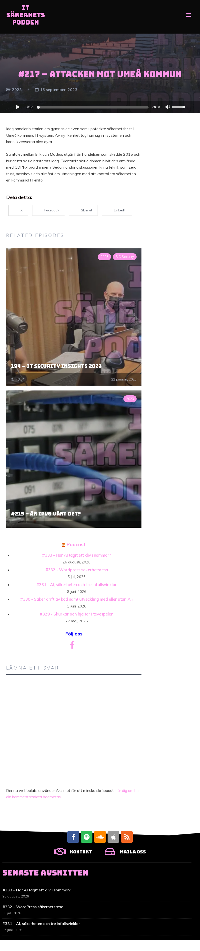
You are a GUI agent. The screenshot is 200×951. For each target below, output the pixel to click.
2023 (17, 89)
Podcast (76, 544)
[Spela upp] (17, 107)
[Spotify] (86, 837)
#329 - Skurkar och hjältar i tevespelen (76, 613)
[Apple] (113, 837)
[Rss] (127, 837)
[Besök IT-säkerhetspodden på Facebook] (72, 646)
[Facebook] (73, 837)
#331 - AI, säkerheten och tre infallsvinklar (76, 584)
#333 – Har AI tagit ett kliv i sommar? (36, 890)
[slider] (179, 106)
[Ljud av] (167, 107)
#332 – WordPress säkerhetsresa (32, 906)
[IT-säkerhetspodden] (25, 17)
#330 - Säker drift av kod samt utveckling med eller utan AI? (76, 599)
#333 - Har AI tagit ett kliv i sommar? (76, 555)
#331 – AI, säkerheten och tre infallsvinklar (41, 923)
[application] (100, 107)
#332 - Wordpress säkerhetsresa (76, 569)
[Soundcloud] (100, 837)
